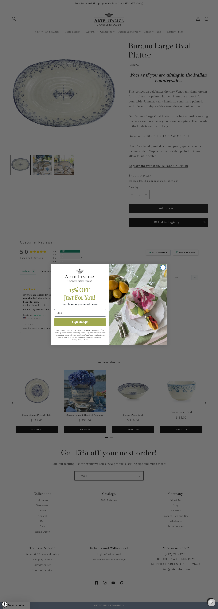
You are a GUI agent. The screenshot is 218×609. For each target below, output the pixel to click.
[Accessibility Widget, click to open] (4, 605)
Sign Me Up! (80, 322)
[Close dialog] (163, 267)
